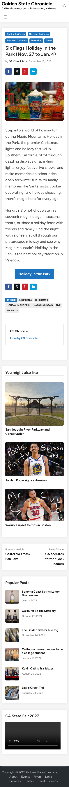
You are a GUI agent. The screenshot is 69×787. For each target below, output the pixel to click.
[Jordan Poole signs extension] (34, 459)
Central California (16, 34)
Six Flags (12, 310)
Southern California (16, 40)
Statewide (36, 40)
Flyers (37, 776)
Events (25, 776)
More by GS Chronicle (24, 338)
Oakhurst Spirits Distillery (39, 611)
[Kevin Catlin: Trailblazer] (12, 669)
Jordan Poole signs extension (26, 480)
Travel (49, 40)
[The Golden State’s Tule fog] (12, 630)
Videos (53, 781)
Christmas (41, 300)
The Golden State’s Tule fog (40, 630)
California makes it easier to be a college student (42, 651)
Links (48, 776)
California (25, 300)
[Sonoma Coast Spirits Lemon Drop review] (12, 592)
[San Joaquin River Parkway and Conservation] (34, 403)
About (13, 776)
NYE (58, 305)
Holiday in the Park (34, 274)
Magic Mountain (43, 305)
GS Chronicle (16, 61)
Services (15, 781)
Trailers (28, 781)
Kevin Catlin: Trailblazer (37, 668)
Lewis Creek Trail (33, 687)
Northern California (39, 34)
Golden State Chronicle (27, 4)
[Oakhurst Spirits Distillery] (12, 611)
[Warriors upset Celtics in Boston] (34, 504)
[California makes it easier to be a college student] (12, 649)
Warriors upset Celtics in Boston (28, 525)
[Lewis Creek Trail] (12, 688)
